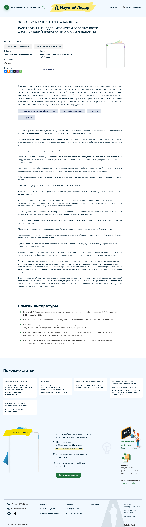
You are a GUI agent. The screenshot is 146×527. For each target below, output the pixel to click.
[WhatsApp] (20, 71)
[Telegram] (11, 71)
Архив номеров (18, 7)
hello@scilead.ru (19, 508)
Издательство (33, 7)
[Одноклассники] (8, 71)
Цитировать (48, 69)
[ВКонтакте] (5, 71)
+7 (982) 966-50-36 (19, 504)
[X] (14, 71)
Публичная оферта (131, 516)
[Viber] (17, 71)
